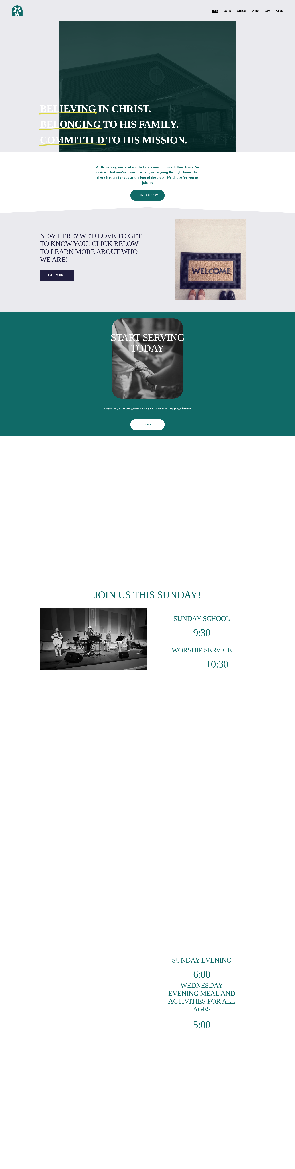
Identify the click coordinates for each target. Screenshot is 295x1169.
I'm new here (57, 275)
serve (147, 424)
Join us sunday (147, 195)
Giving (279, 10)
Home (215, 10)
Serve (267, 10)
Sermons (241, 10)
